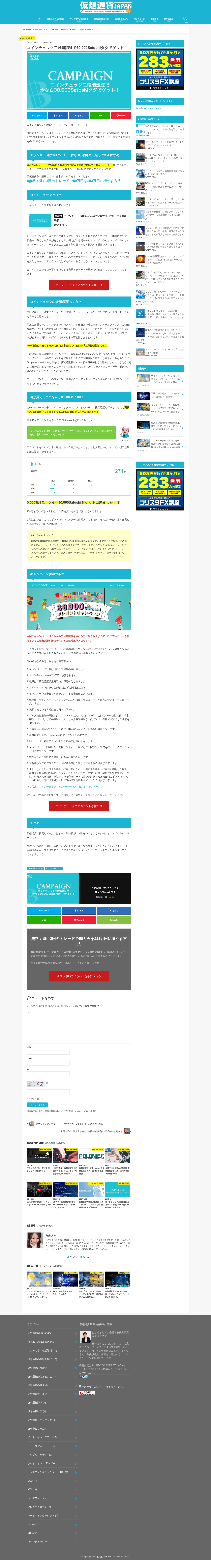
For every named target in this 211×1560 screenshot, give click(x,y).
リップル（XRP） (40, 1454)
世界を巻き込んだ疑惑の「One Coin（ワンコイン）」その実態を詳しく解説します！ (164, 129)
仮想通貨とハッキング (42, 1420)
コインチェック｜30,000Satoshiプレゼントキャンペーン (70, 786)
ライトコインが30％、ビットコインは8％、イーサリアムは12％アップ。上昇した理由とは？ (159, 380)
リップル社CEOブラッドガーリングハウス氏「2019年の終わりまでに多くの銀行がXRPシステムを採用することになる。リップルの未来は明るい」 (160, 277)
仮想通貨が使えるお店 (42, 1376)
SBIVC (33, 1532)
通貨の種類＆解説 (101, 20)
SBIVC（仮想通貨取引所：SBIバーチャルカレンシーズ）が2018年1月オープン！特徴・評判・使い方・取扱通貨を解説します (160, 334)
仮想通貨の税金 (38, 1385)
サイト (30, 1069)
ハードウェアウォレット (43, 1515)
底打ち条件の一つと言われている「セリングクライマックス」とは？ (164, 143)
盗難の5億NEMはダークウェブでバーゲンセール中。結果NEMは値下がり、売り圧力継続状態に (164, 259)
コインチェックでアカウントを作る (77, 285)
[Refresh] (47, 1082)
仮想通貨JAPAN (104, 1556)
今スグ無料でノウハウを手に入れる (79, 976)
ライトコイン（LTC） (41, 1463)
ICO (32, 1489)
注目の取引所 (139, 20)
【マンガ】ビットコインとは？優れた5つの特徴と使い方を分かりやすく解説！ (164, 245)
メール (30, 1058)
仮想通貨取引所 (36, 868)
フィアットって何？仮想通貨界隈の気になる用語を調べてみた (164, 172)
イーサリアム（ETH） (42, 1446)
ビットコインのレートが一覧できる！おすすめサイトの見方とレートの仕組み (164, 200)
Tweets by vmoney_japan (148, 107)
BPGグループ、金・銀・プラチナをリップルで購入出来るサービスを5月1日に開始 (163, 186)
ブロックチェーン (39, 1506)
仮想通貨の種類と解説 (42, 1359)
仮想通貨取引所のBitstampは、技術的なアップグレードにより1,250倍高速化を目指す (159, 427)
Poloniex (34, 1524)
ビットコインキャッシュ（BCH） (48, 1472)
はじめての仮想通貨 (55, 20)
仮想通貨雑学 (37, 1411)
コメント (31, 1011)
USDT (33, 1480)
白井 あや (51, 1235)
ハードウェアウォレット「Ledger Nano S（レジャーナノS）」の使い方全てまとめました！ (163, 158)
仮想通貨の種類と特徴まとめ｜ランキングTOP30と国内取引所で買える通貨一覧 (164, 215)
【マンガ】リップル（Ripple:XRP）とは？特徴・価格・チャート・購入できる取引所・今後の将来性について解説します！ (160, 315)
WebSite (73, 1256)
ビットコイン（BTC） (42, 1437)
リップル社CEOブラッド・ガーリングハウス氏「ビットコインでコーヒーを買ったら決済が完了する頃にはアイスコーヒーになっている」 (160, 296)
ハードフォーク (38, 1498)
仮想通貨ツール (38, 1394)
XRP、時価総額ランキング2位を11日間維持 (166, 395)
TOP (39, 20)
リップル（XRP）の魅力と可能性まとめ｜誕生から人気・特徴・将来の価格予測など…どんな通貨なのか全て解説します (164, 231)
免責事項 (154, 20)
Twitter (86, 1256)
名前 (29, 1047)
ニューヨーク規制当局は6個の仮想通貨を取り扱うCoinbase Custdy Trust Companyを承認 (158, 445)
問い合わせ (169, 20)
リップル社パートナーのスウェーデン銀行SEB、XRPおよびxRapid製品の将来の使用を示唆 (159, 409)
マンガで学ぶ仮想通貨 (79, 20)
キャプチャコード (35, 1098)
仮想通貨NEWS (121, 20)
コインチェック (55, 868)
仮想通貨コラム (38, 1428)
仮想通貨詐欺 (37, 1402)
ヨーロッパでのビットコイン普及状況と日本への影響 (164, 351)
